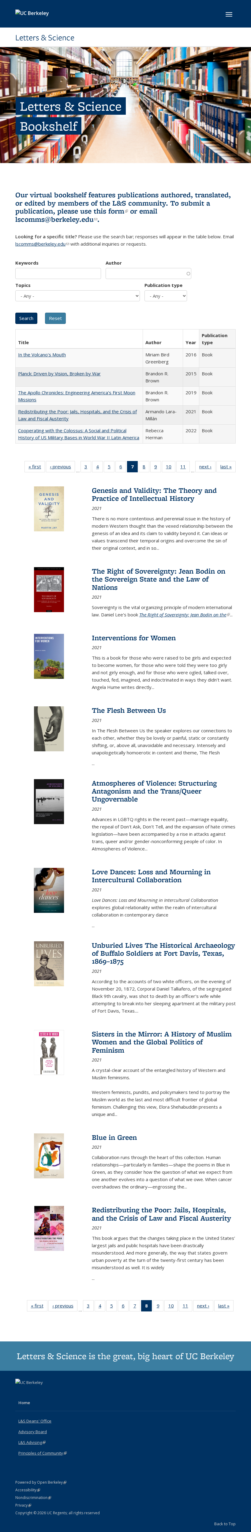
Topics (23, 285)
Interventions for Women (134, 637)
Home (24, 1402)
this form (111, 211)
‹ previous (62, 467)
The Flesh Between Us (129, 710)
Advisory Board (32, 1431)
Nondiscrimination (33, 1497)
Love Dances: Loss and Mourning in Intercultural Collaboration (151, 875)
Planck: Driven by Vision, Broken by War (59, 373)
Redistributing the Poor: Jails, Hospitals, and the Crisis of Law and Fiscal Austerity (161, 1213)
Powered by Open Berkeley (40, 1482)
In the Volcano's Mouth (42, 354)
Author (114, 263)
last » (228, 467)
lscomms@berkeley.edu (56, 219)
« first (36, 467)
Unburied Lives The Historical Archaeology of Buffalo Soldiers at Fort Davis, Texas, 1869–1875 (163, 953)
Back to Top (225, 1523)
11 (185, 467)
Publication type (163, 285)
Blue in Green (114, 1137)
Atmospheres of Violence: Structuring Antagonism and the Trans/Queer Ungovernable (154, 791)
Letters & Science (44, 37)
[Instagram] (44, 1393)
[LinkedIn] (32, 1393)
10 (170, 467)
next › (207, 467)
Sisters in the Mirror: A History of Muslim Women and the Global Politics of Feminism (162, 1042)
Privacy (23, 1505)
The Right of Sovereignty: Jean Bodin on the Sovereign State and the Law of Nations (158, 579)
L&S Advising (32, 1442)
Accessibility (27, 1490)
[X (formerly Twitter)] (20, 1393)
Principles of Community (42, 1453)
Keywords (27, 263)
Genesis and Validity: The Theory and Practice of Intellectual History (154, 494)
